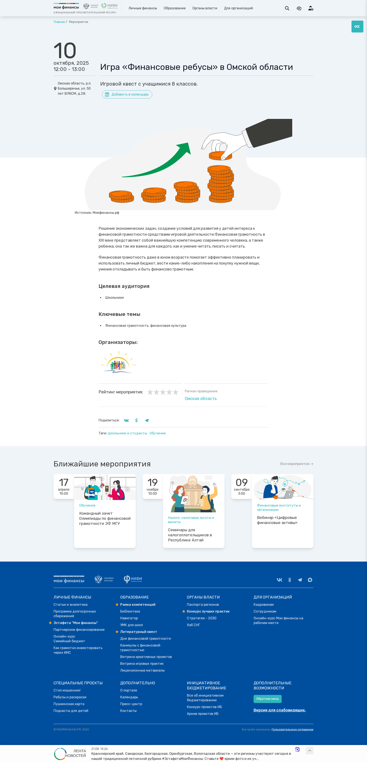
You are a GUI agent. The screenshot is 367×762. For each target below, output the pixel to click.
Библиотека (130, 611)
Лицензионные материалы (142, 670)
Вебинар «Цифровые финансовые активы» (277, 520)
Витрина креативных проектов (146, 657)
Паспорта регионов (203, 605)
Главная (59, 22)
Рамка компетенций (137, 605)
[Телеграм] (299, 579)
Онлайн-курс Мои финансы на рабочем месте (278, 620)
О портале (128, 690)
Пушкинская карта (69, 704)
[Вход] (310, 8)
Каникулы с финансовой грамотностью (140, 647)
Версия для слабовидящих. (280, 710)
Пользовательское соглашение (292, 729)
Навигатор (129, 618)
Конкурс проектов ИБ (204, 707)
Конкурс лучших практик (208, 611)
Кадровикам (264, 605)
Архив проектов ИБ (203, 714)
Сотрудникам (265, 611)
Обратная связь (267, 699)
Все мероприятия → (296, 464)
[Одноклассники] (289, 579)
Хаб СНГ (193, 625)
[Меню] (357, 26)
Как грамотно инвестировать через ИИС (78, 650)
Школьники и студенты (128, 433)
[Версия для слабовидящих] (299, 8)
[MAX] (310, 579)
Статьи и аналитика (71, 605)
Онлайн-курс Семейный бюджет (69, 638)
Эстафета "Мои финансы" (76, 623)
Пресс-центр (131, 704)
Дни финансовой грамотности (145, 639)
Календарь (129, 697)
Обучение (158, 433)
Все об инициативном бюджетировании (205, 697)
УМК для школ (131, 625)
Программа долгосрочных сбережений (75, 613)
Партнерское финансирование (79, 630)
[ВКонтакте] (279, 579)
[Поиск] (287, 8)
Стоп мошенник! (67, 690)
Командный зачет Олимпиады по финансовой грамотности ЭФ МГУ (105, 518)
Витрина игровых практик (142, 664)
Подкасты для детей (71, 711)
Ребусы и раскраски (70, 697)
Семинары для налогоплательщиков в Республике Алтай (190, 535)
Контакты (128, 711)
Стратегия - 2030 (201, 618)
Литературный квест (138, 632)
